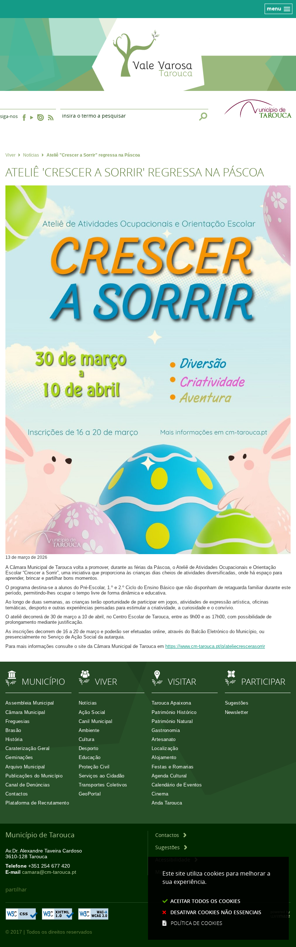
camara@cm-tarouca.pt (49, 872)
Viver (10, 155)
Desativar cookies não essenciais (215, 912)
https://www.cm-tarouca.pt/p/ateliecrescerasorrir (215, 646)
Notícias (31, 155)
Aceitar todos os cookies (205, 901)
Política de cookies (196, 923)
